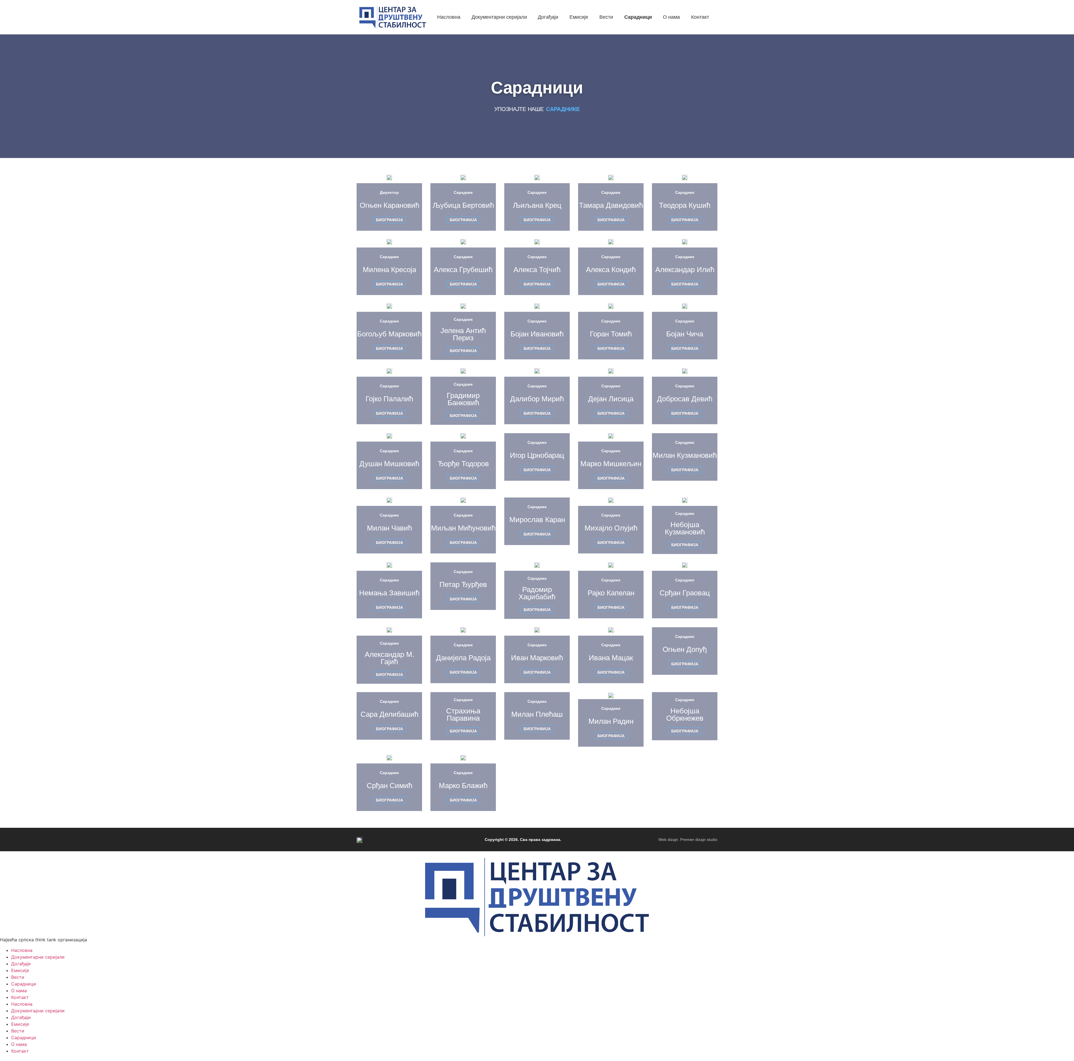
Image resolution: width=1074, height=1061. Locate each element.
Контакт (20, 997)
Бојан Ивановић (537, 334)
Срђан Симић (389, 785)
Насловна (21, 950)
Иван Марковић (537, 658)
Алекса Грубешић (463, 269)
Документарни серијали (38, 957)
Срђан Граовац (685, 593)
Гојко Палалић (389, 399)
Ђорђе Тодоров (463, 463)
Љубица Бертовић (463, 205)
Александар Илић (684, 269)
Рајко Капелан (611, 593)
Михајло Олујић (611, 528)
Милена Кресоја (389, 269)
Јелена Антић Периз (463, 334)
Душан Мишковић (389, 463)
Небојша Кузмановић (685, 528)
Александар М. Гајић (389, 658)
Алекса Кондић (611, 269)
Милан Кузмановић (685, 455)
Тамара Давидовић (611, 205)
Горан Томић (611, 334)
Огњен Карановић (389, 205)
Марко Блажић (463, 785)
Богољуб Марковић (389, 334)
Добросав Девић (684, 399)
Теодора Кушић (684, 205)
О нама (19, 990)
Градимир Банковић (463, 399)
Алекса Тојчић (537, 269)
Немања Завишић (389, 593)
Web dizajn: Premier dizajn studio (687, 839)
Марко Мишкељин (610, 463)
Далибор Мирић (537, 399)
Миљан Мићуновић (463, 528)
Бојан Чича (684, 334)
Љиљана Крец (537, 205)
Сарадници (23, 984)
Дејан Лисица (610, 399)
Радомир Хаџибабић (537, 593)
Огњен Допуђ (685, 649)
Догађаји (21, 963)
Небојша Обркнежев (684, 714)
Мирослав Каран (537, 519)
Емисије (20, 970)
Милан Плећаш (537, 714)
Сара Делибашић (389, 714)
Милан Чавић (389, 528)
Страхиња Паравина (463, 714)
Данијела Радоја (463, 658)
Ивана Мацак (611, 658)
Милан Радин (610, 721)
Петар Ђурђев (463, 584)
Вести (17, 977)
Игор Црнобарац (537, 455)
